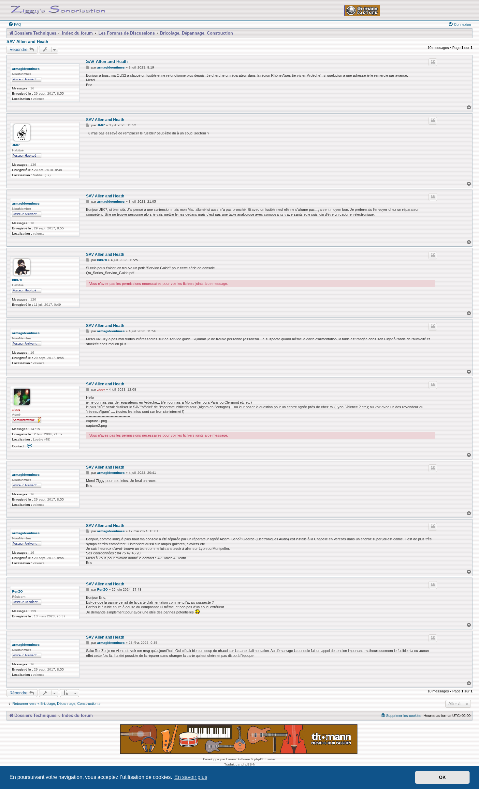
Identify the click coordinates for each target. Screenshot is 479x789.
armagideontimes (26, 68)
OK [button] (442, 777)
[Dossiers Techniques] (58, 8)
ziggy (16, 409)
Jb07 (16, 145)
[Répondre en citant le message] (432, 62)
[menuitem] (14, 24)
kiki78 (17, 280)
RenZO (17, 591)
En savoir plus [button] (190, 777)
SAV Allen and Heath (27, 41)
